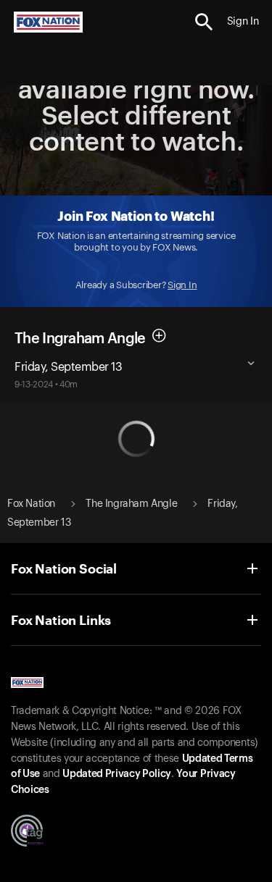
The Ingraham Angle (80, 338)
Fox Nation (31, 504)
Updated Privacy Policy (116, 774)
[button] (204, 22)
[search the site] (204, 22)
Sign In (182, 285)
